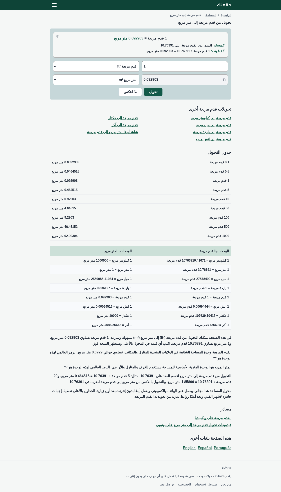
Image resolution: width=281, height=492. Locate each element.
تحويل (153, 92)
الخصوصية (184, 484)
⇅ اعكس (130, 92)
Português (222, 448)
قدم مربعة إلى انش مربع (213, 139)
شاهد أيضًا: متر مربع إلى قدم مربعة (112, 132)
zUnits (224, 4)
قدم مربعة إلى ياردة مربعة (212, 132)
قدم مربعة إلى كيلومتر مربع (211, 118)
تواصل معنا (167, 484)
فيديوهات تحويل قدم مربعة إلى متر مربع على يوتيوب (193, 425)
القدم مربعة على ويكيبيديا (213, 418)
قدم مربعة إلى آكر (125, 125)
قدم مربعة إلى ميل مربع (213, 125)
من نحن (226, 484)
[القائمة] (54, 5)
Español (205, 448)
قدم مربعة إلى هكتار (123, 118)
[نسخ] (57, 36)
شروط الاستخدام (206, 484)
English (189, 448)
